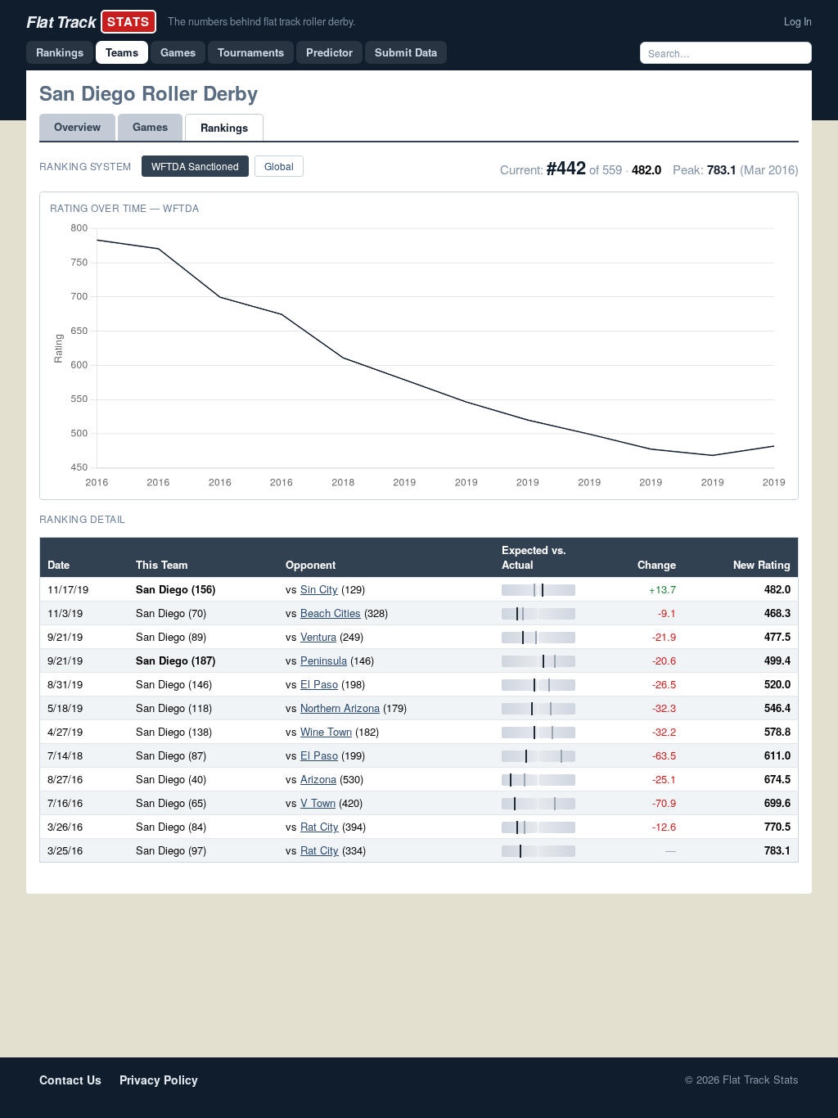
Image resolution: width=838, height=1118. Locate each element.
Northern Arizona (340, 707)
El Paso (319, 684)
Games (178, 52)
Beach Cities (330, 612)
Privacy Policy (158, 1079)
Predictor (329, 52)
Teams (122, 52)
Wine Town (326, 731)
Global (279, 166)
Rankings (59, 52)
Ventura (318, 636)
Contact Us (70, 1079)
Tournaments (251, 52)
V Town (318, 802)
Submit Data (406, 52)
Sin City (319, 589)
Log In (798, 21)
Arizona (318, 779)
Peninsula (323, 660)
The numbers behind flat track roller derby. (261, 21)
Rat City (319, 826)
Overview (77, 126)
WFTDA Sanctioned (195, 166)
